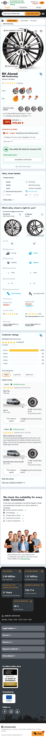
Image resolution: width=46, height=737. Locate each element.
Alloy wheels (24, 20)
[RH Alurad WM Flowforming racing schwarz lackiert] (22, 91)
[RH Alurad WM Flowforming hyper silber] (29, 91)
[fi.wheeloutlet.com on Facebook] (5, 711)
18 (22, 99)
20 (35, 99)
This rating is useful (11, 420)
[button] (23, 178)
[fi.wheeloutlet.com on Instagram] (11, 711)
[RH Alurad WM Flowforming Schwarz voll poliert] (16, 91)
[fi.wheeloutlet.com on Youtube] (17, 711)
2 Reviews (19, 83)
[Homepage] (2, 20)
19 (29, 99)
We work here (25, 559)
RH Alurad (34, 20)
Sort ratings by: (7, 371)
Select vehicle (12, 20)
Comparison (23, 7)
